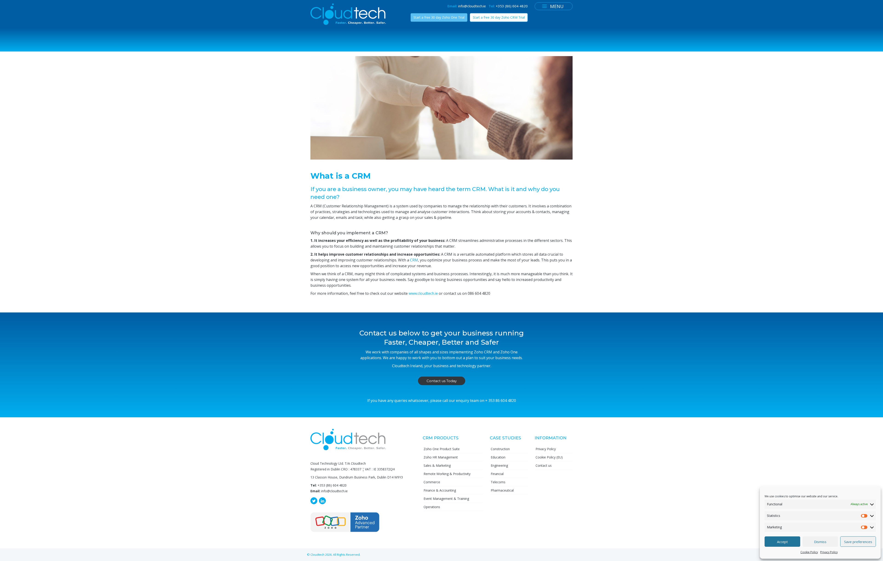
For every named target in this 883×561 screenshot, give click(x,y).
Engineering (499, 465)
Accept (782, 541)
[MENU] (544, 6)
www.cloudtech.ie (423, 293)
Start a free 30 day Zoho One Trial (438, 17)
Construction (500, 449)
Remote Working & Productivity (447, 474)
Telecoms (498, 482)
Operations (432, 507)
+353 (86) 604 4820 (512, 6)
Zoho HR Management (441, 457)
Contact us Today (442, 381)
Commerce (432, 482)
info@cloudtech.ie (472, 6)
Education (498, 457)
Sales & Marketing (437, 465)
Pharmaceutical (502, 490)
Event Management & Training (446, 498)
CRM (414, 260)
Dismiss (820, 541)
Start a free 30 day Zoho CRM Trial (499, 17)
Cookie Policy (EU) (549, 457)
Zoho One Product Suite (442, 449)
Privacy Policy (829, 552)
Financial (497, 474)
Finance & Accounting (440, 490)
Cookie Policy (809, 552)
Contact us (544, 465)
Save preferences (858, 541)
